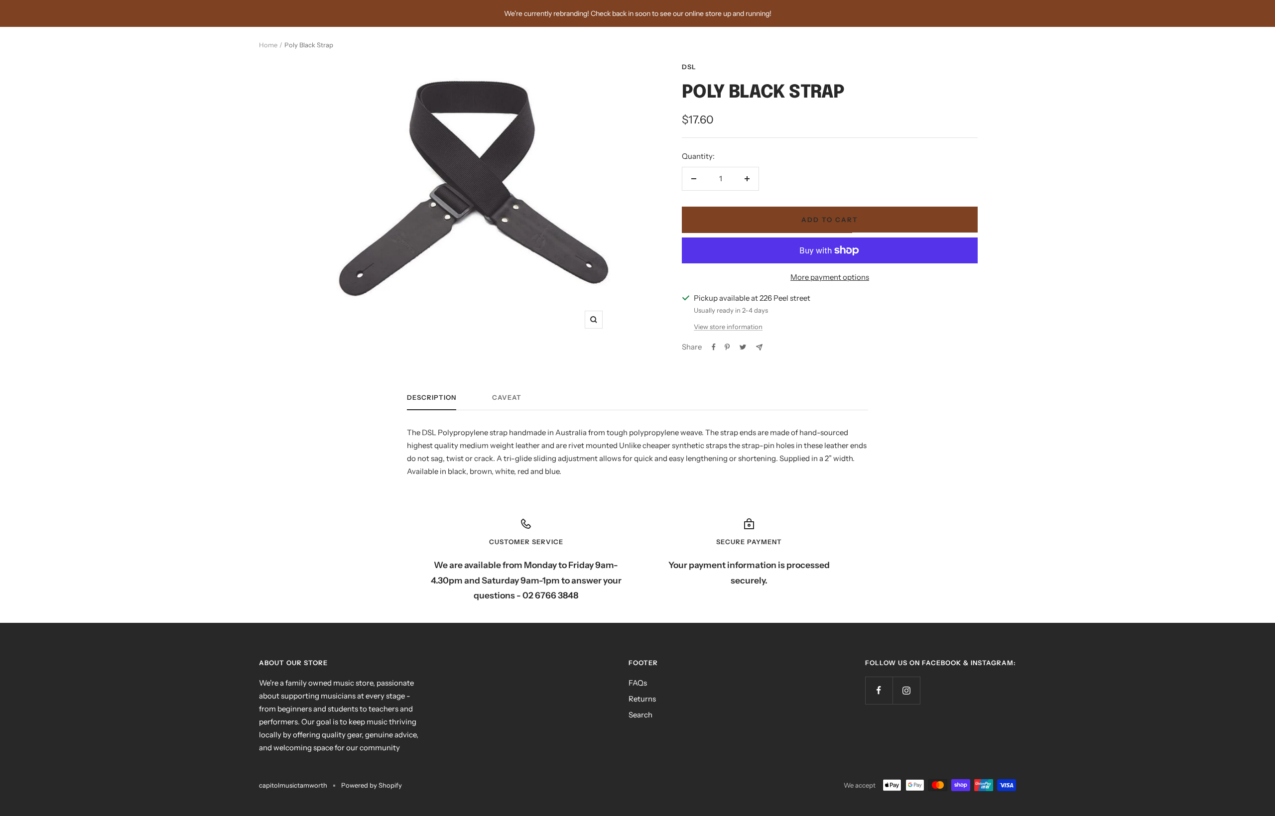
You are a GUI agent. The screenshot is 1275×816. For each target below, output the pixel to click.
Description (431, 397)
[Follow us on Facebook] (878, 690)
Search (640, 714)
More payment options (829, 277)
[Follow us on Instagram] (906, 690)
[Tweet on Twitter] (743, 347)
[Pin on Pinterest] (727, 347)
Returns (642, 698)
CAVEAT (506, 397)
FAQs (638, 683)
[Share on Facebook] (714, 347)
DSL (689, 67)
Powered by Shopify (371, 785)
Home (268, 45)
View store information (728, 327)
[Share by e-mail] (759, 347)
